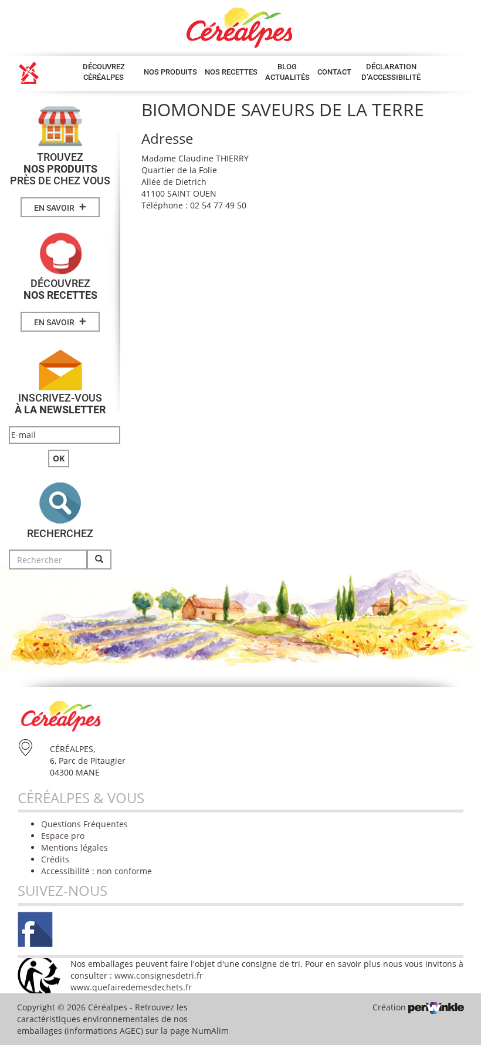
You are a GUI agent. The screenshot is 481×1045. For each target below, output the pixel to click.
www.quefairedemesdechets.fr (131, 987)
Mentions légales (74, 847)
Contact (334, 72)
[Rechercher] (99, 559)
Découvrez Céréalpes (104, 72)
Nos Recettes (231, 72)
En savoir (60, 207)
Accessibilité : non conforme (96, 871)
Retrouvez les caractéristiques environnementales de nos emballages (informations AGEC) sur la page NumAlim (123, 1019)
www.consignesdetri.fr (158, 975)
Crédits (55, 859)
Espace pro (62, 835)
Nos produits (170, 72)
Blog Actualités (287, 72)
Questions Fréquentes (84, 824)
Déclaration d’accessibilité (391, 72)
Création (390, 1007)
